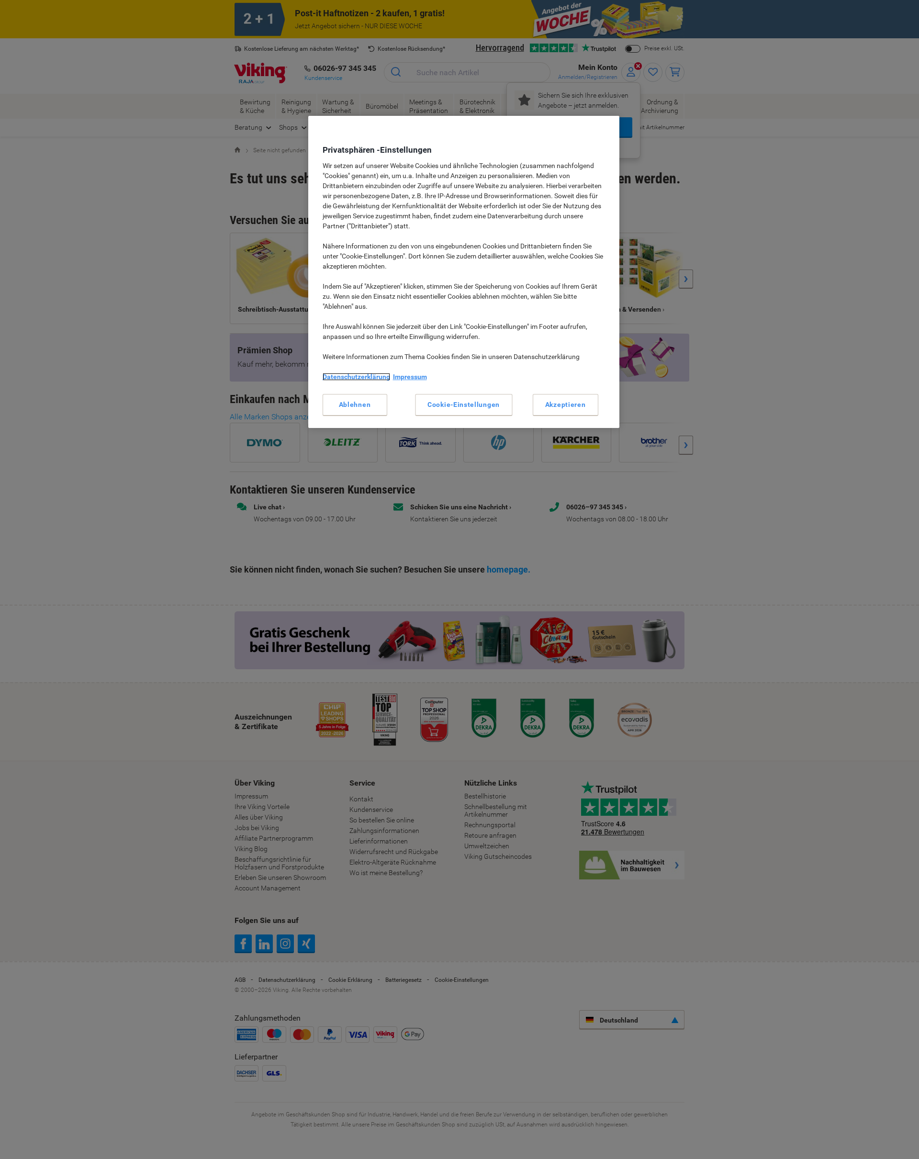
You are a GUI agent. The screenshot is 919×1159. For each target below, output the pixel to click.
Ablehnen (355, 404)
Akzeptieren (565, 404)
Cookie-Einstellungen (463, 404)
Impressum (410, 377)
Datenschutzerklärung (356, 377)
